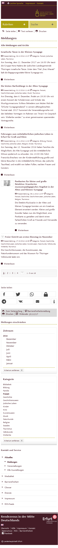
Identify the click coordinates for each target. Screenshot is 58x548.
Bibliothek (7, 384)
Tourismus (7, 429)
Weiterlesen (9, 79)
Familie (6, 390)
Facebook (8, 533)
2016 (5, 336)
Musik (5, 416)
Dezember (11, 339)
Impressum (30, 3)
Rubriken (8, 24)
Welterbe (7, 435)
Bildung (6, 387)
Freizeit (6, 394)
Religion (6, 422)
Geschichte (7, 397)
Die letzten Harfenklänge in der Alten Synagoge (24, 86)
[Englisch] (3, 3)
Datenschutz (7, 531)
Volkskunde (8, 432)
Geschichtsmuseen (10, 400)
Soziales (6, 425)
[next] (21, 273)
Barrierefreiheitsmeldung (39, 311)
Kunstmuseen (9, 413)
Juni (8, 353)
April (8, 356)
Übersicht (5, 528)
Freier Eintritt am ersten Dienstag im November (29, 237)
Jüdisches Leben (10, 403)
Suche (34, 24)
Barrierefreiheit (26, 531)
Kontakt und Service (11, 450)
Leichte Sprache (16, 3)
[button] (7, 294)
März (8, 360)
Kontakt (40, 3)
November (11, 342)
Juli (8, 349)
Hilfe (13, 528)
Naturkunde (8, 419)
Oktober (10, 346)
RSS (16, 531)
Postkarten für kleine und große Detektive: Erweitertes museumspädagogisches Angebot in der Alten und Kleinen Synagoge (34, 185)
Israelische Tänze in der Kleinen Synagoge (21, 52)
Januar (9, 363)
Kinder (6, 406)
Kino (5, 409)
